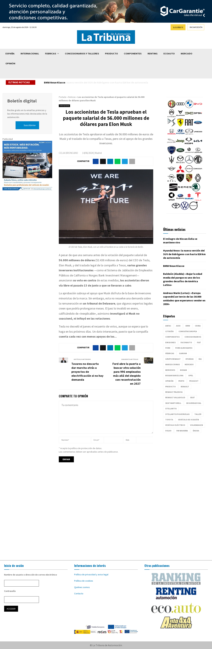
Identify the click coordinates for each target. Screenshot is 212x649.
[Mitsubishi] (180, 172)
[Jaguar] (171, 144)
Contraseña (10, 591)
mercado (189, 364)
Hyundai (190, 359)
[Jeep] (180, 144)
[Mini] (171, 172)
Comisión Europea (188, 331)
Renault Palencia (174, 392)
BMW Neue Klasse (54, 82)
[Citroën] (171, 116)
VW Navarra (182, 430)
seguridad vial (193, 403)
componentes (172, 337)
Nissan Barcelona (174, 375)
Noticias (72, 97)
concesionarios (193, 337)
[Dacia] (189, 116)
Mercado (186, 54)
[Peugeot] (180, 181)
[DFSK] (198, 116)
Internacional (30, 54)
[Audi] (180, 107)
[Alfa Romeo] (171, 107)
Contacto (78, 593)
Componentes (133, 54)
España (10, 54)
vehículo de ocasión (188, 419)
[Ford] (198, 125)
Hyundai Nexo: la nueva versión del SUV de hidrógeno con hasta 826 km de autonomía (184, 254)
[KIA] (197, 144)
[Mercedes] (189, 162)
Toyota (169, 419)
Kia (200, 359)
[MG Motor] (198, 162)
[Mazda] (180, 162)
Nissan (183, 370)
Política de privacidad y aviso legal (91, 574)
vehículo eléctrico (175, 425)
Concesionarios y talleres (82, 54)
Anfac (168, 325)
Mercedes (170, 370)
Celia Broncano (68, 152)
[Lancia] (171, 153)
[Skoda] (196, 190)
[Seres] (184, 190)
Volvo (168, 430)
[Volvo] (193, 209)
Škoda (196, 430)
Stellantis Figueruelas (177, 414)
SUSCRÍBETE (178, 27)
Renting (153, 54)
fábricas (169, 353)
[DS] (171, 125)
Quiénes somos (82, 587)
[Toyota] (176, 209)
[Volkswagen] (185, 209)
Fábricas (50, 54)
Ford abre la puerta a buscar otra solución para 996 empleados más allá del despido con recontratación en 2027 (126, 373)
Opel (190, 375)
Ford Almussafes (183, 348)
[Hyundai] (180, 135)
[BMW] (189, 107)
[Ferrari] (180, 125)
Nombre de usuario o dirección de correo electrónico (30, 574)
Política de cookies (83, 580)
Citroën (169, 331)
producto (170, 386)
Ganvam (183, 353)
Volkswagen (196, 425)
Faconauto (186, 342)
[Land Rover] (180, 153)
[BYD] (198, 107)
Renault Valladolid (175, 397)
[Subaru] (180, 199)
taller (197, 414)
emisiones (170, 342)
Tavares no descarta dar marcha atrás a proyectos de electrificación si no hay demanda (87, 372)
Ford (167, 348)
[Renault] (198, 181)
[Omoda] (198, 172)
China (198, 325)
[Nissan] (189, 172)
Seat (192, 397)
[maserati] (171, 162)
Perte (181, 381)
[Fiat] (189, 125)
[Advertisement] (106, 514)
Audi (178, 325)
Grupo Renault (173, 359)
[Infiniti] (189, 135)
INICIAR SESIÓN (196, 27)
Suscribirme (30, 125)
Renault (185, 386)
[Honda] (171, 135)
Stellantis (171, 408)
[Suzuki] (189, 199)
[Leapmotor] (189, 153)
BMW (188, 325)
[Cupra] (180, 116)
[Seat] (173, 190)
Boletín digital (22, 101)
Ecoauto (169, 54)
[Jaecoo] (198, 135)
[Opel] (171, 181)
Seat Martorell (173, 403)
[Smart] (171, 199)
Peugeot (193, 381)
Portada (62, 97)
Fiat (199, 342)
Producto (111, 54)
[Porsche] (189, 181)
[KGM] (189, 144)
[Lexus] (198, 153)
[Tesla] (198, 199)
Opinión (10, 63)
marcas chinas (172, 364)
